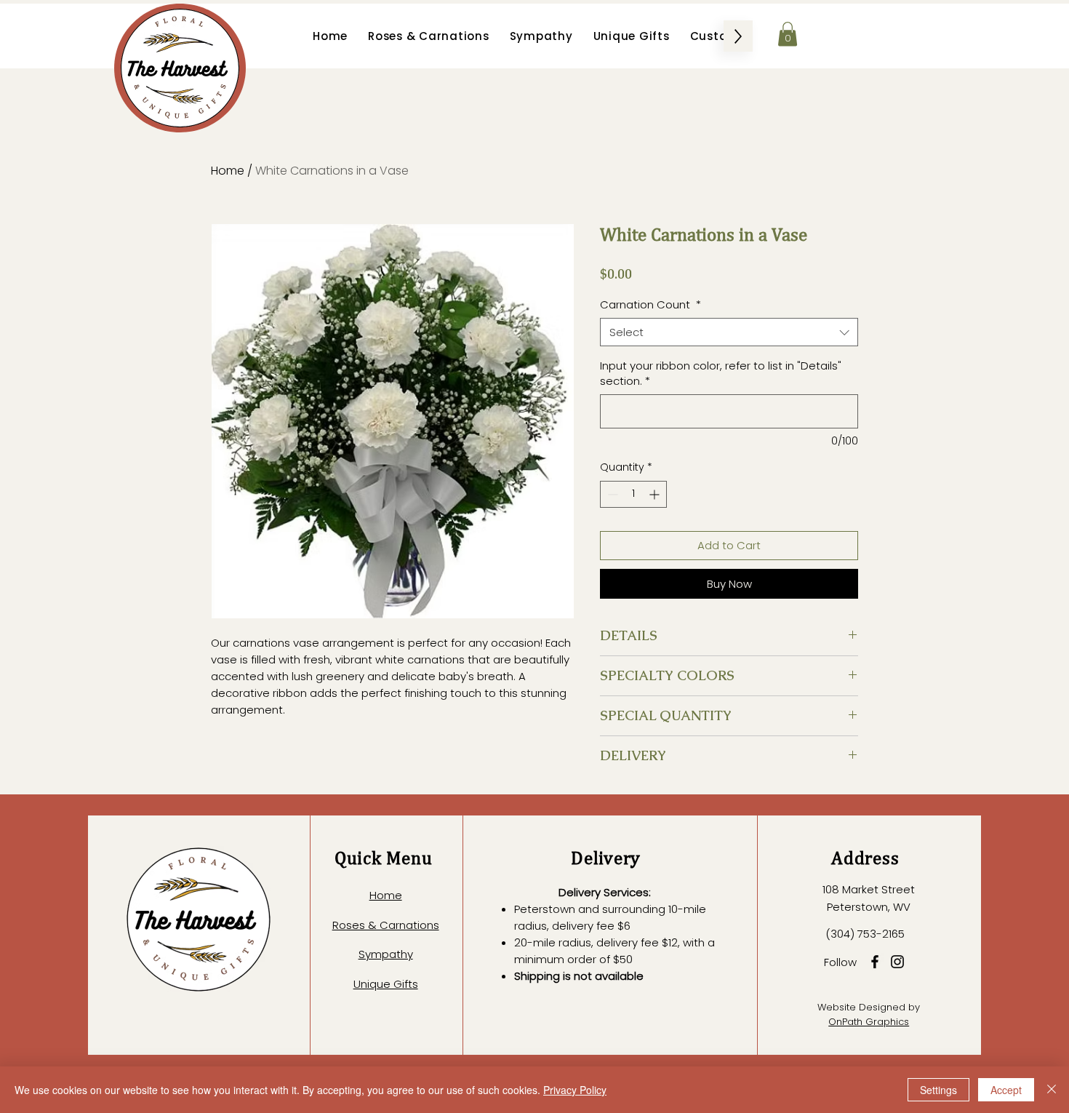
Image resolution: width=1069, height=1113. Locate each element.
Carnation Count (650, 304)
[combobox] (729, 332)
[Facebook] (875, 961)
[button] (787, 34)
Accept (1006, 1089)
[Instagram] (897, 961)
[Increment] (655, 494)
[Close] (1051, 1089)
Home (227, 170)
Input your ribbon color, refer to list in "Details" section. (720, 373)
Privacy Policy (574, 1089)
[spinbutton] (633, 494)
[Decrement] (611, 494)
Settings (938, 1089)
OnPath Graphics (868, 1022)
